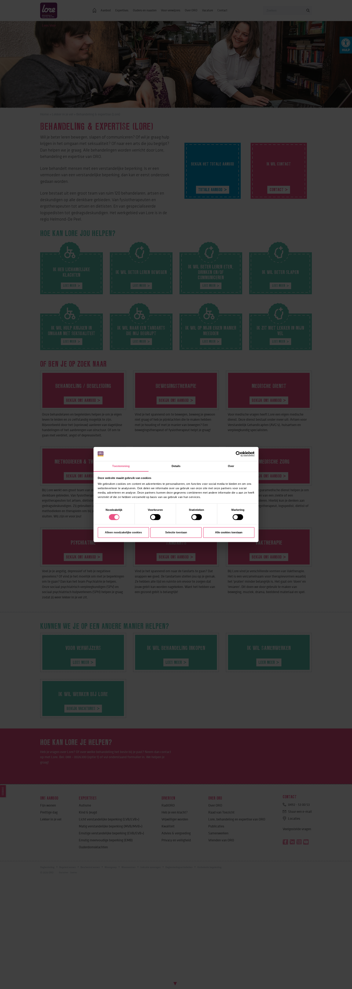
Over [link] (231, 466)
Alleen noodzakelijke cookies (123, 532)
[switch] (155, 517)
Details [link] (176, 466)
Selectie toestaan (176, 532)
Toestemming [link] (121, 466)
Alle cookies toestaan (228, 532)
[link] (238, 454)
